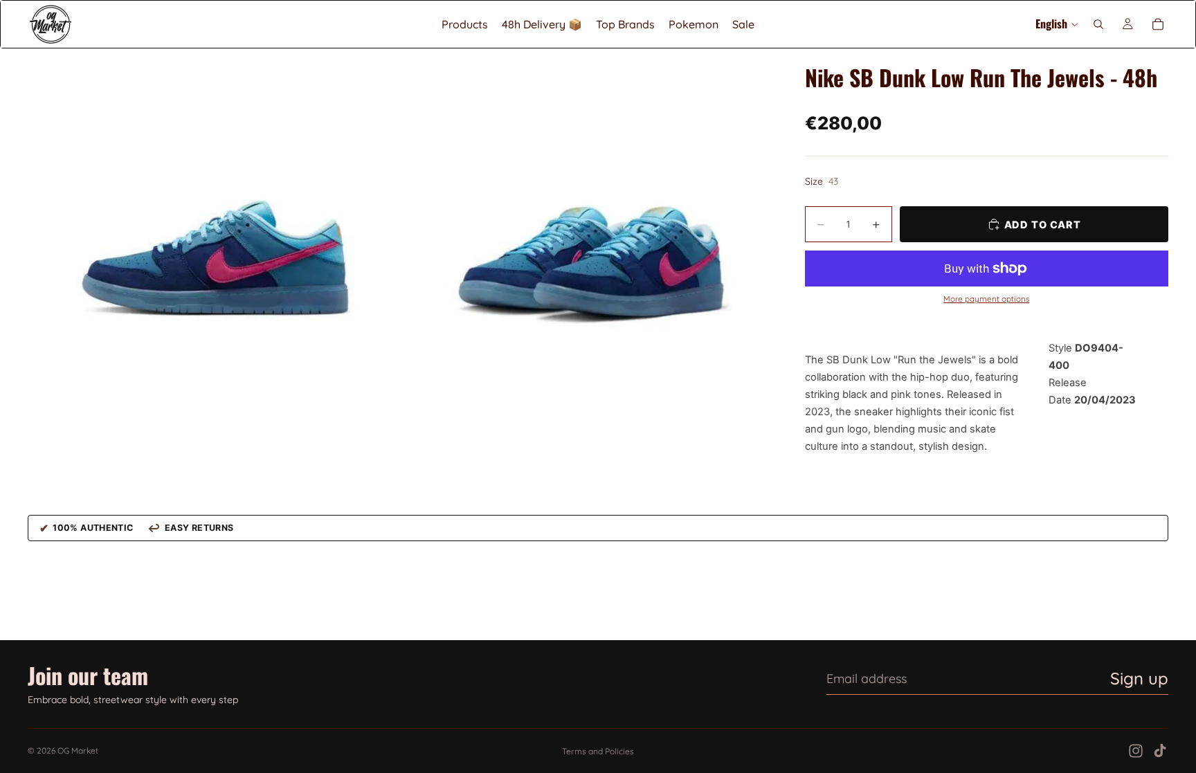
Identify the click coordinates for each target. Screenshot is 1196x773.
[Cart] (1158, 24)
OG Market (77, 750)
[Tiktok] (1160, 751)
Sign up (1139, 678)
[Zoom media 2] (586, 233)
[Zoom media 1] (213, 233)
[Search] (1098, 24)
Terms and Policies (598, 751)
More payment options (986, 299)
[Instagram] (1135, 751)
